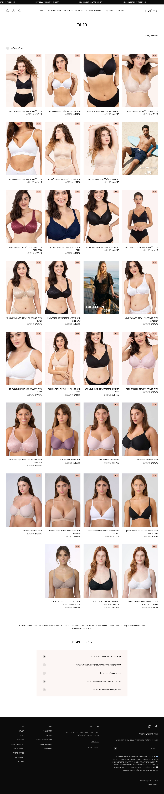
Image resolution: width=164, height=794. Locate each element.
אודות (22, 726)
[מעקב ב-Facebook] (156, 727)
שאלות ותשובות (93, 747)
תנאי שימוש (19, 757)
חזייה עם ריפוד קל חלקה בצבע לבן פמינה (64, 111)
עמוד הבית (154, 36)
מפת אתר (20, 762)
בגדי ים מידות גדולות (44, 740)
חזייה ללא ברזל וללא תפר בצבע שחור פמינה (25, 111)
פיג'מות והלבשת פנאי (75, 10)
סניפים (42, 10)
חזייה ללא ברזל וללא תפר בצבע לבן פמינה (25, 179)
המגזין (21, 731)
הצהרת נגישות (18, 748)
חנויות (22, 735)
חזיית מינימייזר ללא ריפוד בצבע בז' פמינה (142, 111)
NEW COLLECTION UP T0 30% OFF (149, 2)
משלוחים (20, 740)
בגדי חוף (109, 10)
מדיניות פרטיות (18, 753)
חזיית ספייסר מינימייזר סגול (70, 460)
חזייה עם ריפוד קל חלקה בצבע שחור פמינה (103, 111)
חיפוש (50, 726)
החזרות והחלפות (17, 744)
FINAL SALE (56, 10)
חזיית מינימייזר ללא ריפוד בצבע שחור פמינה (102, 247)
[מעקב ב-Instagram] (149, 727)
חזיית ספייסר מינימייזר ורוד (109, 460)
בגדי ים (121, 10)
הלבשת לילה (47, 748)
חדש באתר (47, 731)
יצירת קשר (95, 741)
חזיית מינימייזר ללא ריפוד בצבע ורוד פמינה (142, 389)
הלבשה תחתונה (95, 10)
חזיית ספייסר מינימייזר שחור (147, 460)
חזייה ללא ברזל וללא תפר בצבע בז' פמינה (103, 179)
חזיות (147, 36)
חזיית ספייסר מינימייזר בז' (32, 531)
